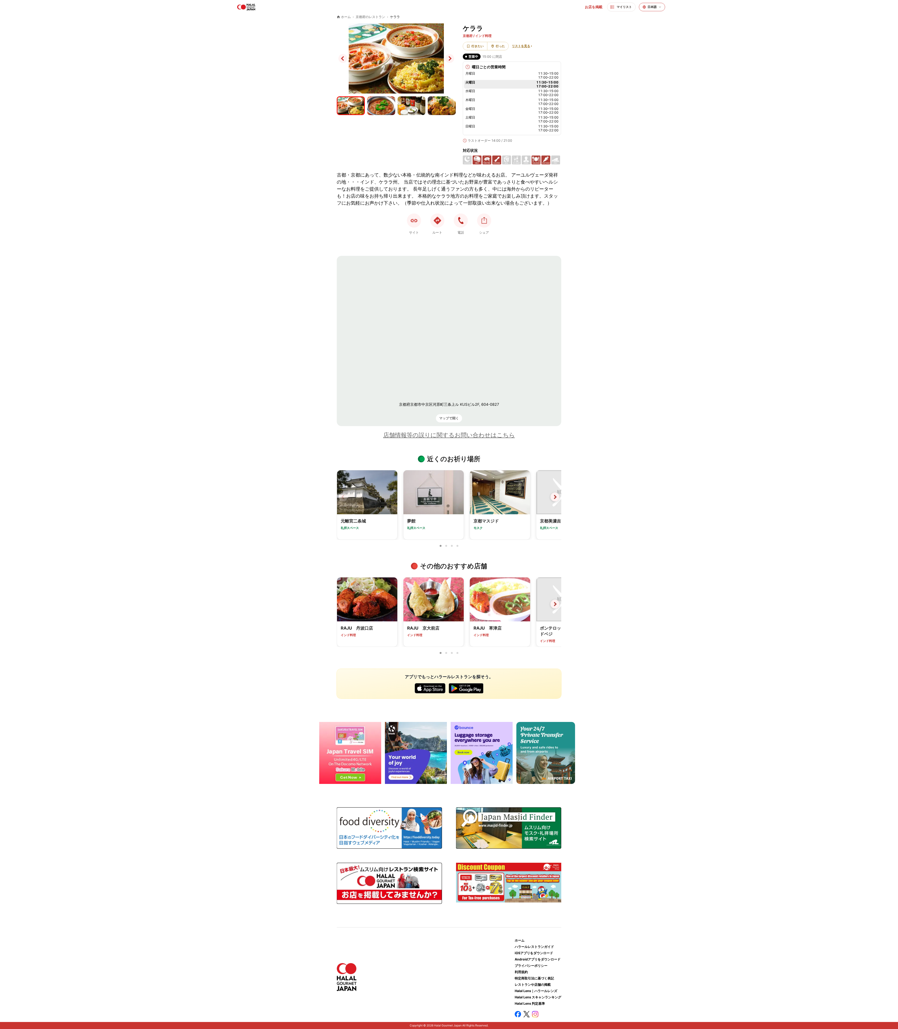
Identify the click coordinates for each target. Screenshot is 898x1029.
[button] (461, 221)
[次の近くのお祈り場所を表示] (554, 497)
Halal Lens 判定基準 (530, 1003)
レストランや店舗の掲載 (533, 984)
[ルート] (437, 221)
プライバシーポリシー (531, 965)
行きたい (477, 46)
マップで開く (449, 418)
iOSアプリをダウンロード (534, 953)
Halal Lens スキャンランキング (538, 997)
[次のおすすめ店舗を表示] (554, 604)
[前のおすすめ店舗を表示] (343, 604)
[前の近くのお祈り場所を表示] (343, 497)
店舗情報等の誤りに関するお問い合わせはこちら (449, 434)
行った (500, 46)
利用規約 (521, 972)
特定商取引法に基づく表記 (534, 978)
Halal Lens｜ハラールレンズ (536, 991)
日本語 (652, 7)
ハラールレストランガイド (534, 947)
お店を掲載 (593, 7)
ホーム (520, 940)
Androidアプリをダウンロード (538, 959)
